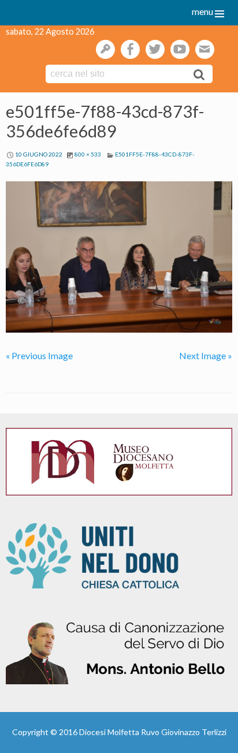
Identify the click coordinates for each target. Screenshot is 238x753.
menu (202, 11)
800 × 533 (88, 154)
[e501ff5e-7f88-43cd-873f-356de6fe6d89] (119, 256)
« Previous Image (39, 355)
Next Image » (205, 355)
